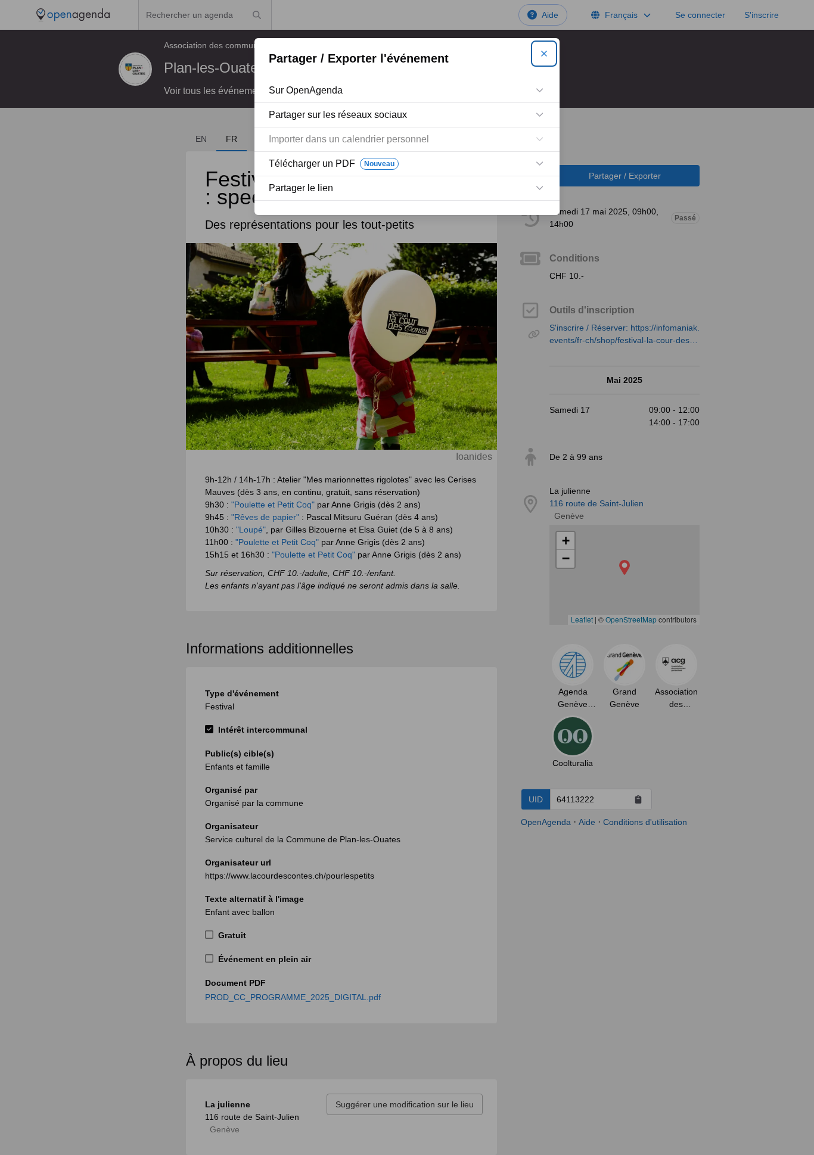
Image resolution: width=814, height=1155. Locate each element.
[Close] (544, 53)
